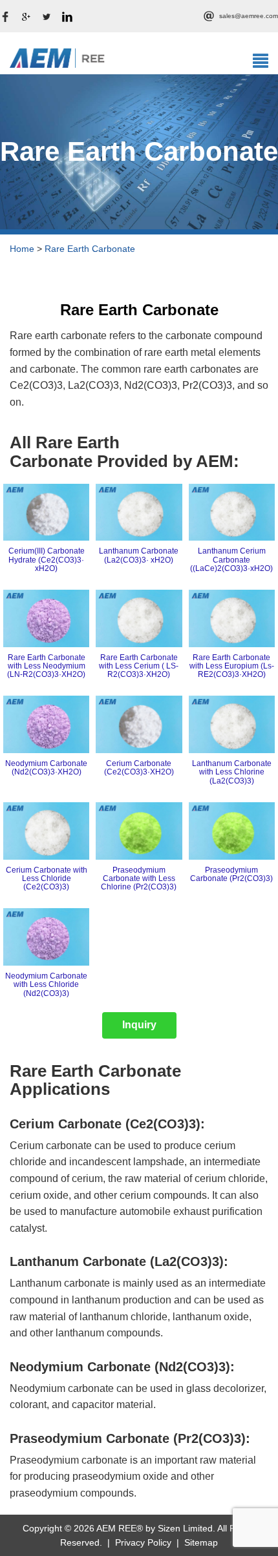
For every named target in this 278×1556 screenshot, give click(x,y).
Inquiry (139, 1024)
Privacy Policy (143, 1542)
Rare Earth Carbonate (90, 249)
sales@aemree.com (248, 15)
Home (22, 249)
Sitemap (201, 1542)
